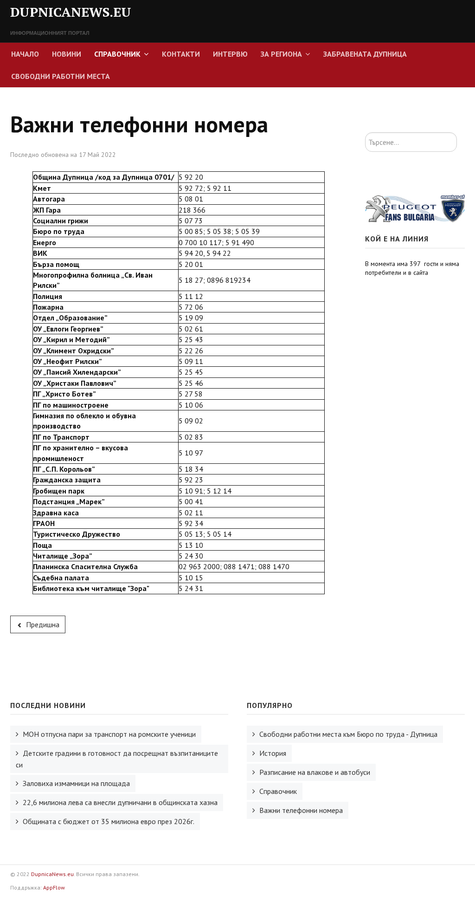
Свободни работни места (60, 76)
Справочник (117, 53)
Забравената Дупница (365, 53)
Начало (25, 53)
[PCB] (415, 208)
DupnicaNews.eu (52, 874)
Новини (66, 53)
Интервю (230, 53)
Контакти (181, 53)
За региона (281, 53)
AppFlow (54, 887)
